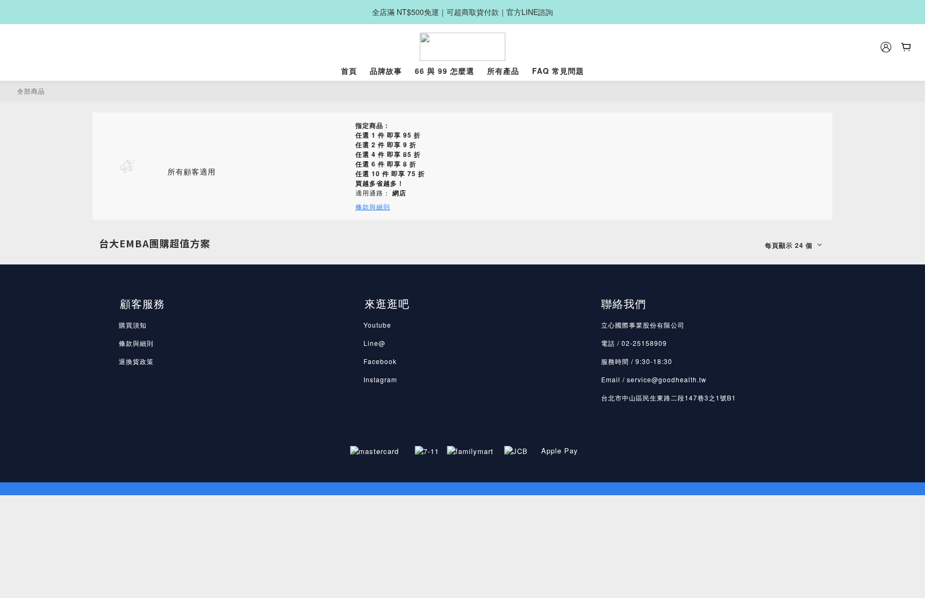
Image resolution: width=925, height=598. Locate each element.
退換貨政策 (136, 361)
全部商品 (31, 90)
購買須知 (133, 324)
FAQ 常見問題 (558, 70)
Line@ (374, 342)
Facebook (380, 361)
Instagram (380, 379)
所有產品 (503, 70)
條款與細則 (136, 342)
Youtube (377, 324)
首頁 (349, 70)
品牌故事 (386, 70)
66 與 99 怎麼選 (444, 70)
